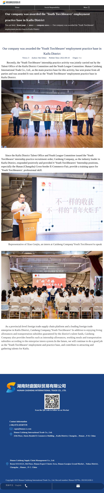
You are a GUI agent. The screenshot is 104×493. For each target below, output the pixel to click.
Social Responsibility (52, 7)
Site (80, 58)
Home (17, 7)
